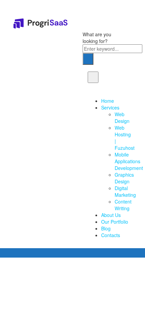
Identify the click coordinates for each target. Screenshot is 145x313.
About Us (111, 215)
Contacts (110, 235)
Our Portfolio (114, 221)
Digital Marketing (125, 191)
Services (110, 107)
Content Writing (123, 205)
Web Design (122, 117)
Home (107, 100)
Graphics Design (124, 178)
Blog (106, 228)
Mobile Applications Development (129, 161)
